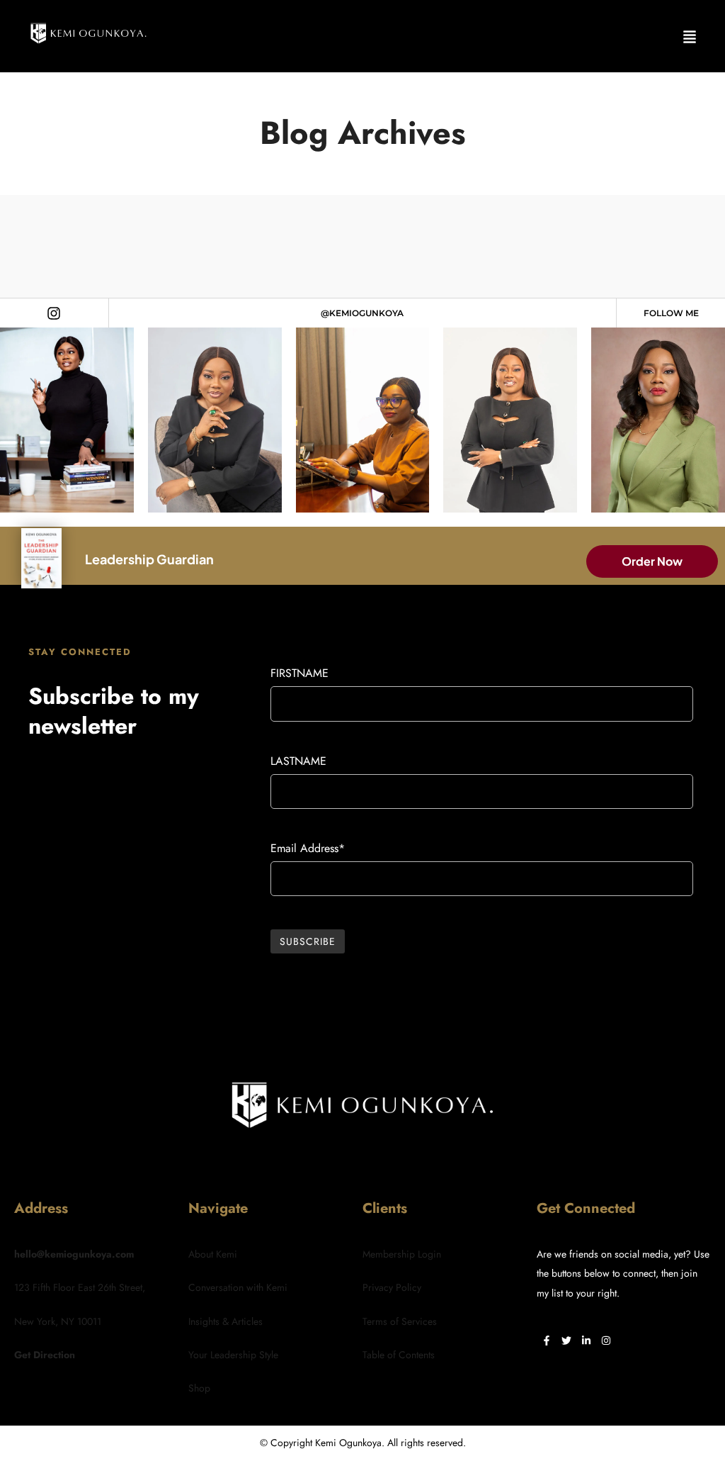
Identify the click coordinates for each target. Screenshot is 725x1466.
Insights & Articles (225, 1321)
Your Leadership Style (233, 1355)
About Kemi (212, 1254)
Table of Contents (398, 1355)
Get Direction (44, 1355)
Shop (199, 1388)
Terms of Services (399, 1321)
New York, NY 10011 (57, 1321)
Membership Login (401, 1254)
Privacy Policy (391, 1287)
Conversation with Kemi (237, 1287)
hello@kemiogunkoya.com (74, 1254)
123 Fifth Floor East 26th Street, (79, 1287)
